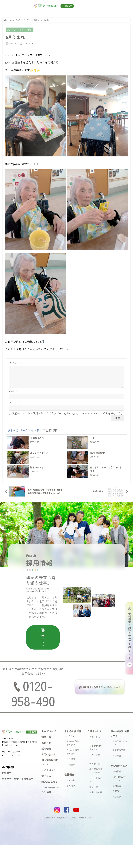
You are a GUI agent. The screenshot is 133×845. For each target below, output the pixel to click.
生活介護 (117, 755)
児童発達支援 (119, 750)
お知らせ (46, 743)
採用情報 (46, 748)
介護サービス (94, 731)
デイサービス (95, 763)
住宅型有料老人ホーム (95, 747)
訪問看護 (117, 771)
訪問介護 (93, 786)
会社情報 (70, 780)
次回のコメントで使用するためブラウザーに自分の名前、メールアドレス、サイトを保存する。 (68, 413)
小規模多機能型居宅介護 (95, 771)
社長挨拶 (70, 764)
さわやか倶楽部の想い (72, 743)
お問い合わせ (48, 754)
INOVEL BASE (49, 781)
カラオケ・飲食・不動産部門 (17, 778)
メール (14, 402)
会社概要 (69, 774)
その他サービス (118, 765)
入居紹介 (117, 796)
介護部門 (6, 773)
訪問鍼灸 (117, 785)
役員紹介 (70, 785)
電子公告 (46, 775)
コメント (16, 363)
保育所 (116, 791)
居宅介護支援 (95, 792)
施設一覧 (46, 737)
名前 (13, 391)
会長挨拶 (70, 758)
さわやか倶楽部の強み (72, 751)
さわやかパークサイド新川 (19, 29)
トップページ (48, 731)
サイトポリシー (49, 770)
